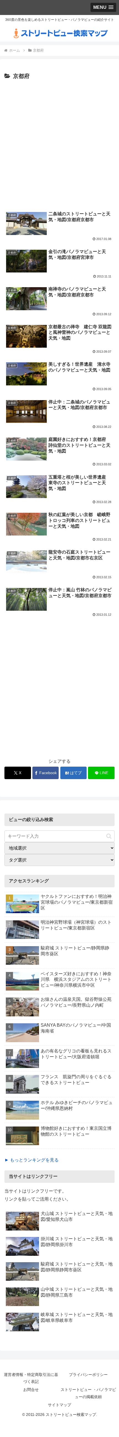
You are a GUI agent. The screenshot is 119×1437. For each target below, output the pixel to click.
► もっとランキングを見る (31, 1160)
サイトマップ (59, 1405)
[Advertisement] (59, 143)
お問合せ (31, 1389)
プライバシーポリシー (88, 1374)
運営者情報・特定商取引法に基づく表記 (31, 1378)
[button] (109, 836)
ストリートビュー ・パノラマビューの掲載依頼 (88, 1393)
